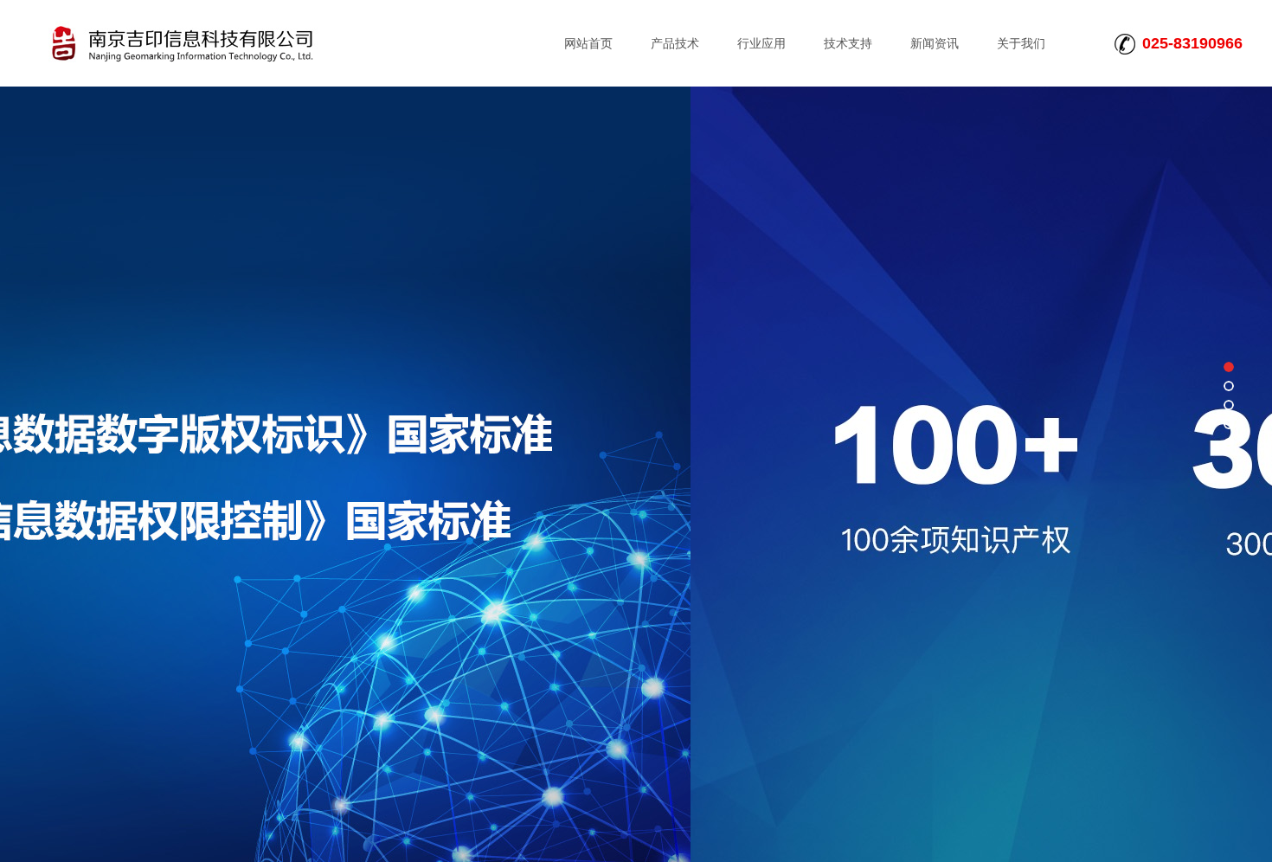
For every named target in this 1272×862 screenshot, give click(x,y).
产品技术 (675, 43)
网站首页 (588, 43)
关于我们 (1021, 43)
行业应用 (761, 43)
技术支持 (848, 43)
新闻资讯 (934, 43)
